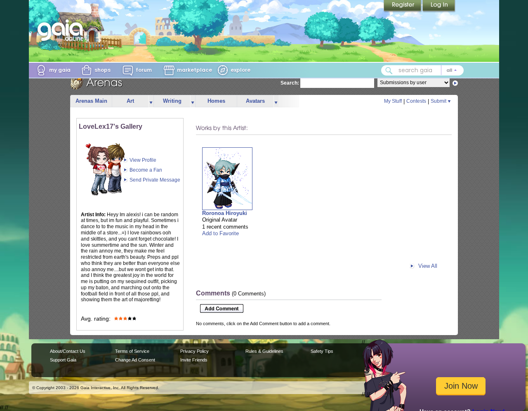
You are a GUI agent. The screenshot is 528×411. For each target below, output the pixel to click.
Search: (289, 83)
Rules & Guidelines (264, 351)
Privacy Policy (194, 351)
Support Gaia (63, 359)
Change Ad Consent (135, 359)
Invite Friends (193, 359)
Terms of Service (132, 351)
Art (130, 101)
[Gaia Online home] (62, 30)
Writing (172, 101)
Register (403, 6)
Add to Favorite (220, 233)
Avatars (255, 101)
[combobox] (422, 70)
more (150, 101)
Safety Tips (322, 351)
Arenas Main (91, 101)
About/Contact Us (67, 351)
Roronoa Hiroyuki (224, 213)
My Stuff (393, 101)
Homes (216, 101)
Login (438, 6)
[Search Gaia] (389, 70)
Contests (416, 101)
